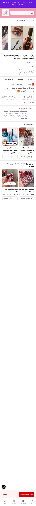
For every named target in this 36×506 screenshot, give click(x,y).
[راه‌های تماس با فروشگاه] (4, 487)
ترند (10, 116)
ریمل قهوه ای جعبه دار (26, 72)
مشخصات (21, 79)
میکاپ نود (6, 116)
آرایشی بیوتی (30, 21)
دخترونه (25, 111)
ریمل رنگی (24, 118)
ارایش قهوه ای (16, 116)
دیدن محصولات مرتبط (26, 494)
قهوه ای (7, 113)
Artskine (29, 62)
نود (22, 111)
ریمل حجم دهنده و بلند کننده (18, 113)
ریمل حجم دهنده (9, 111)
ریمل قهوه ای (23, 116)
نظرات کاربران (9, 79)
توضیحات (31, 79)
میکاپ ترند (17, 111)
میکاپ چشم (21, 21)
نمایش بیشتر (30, 102)
